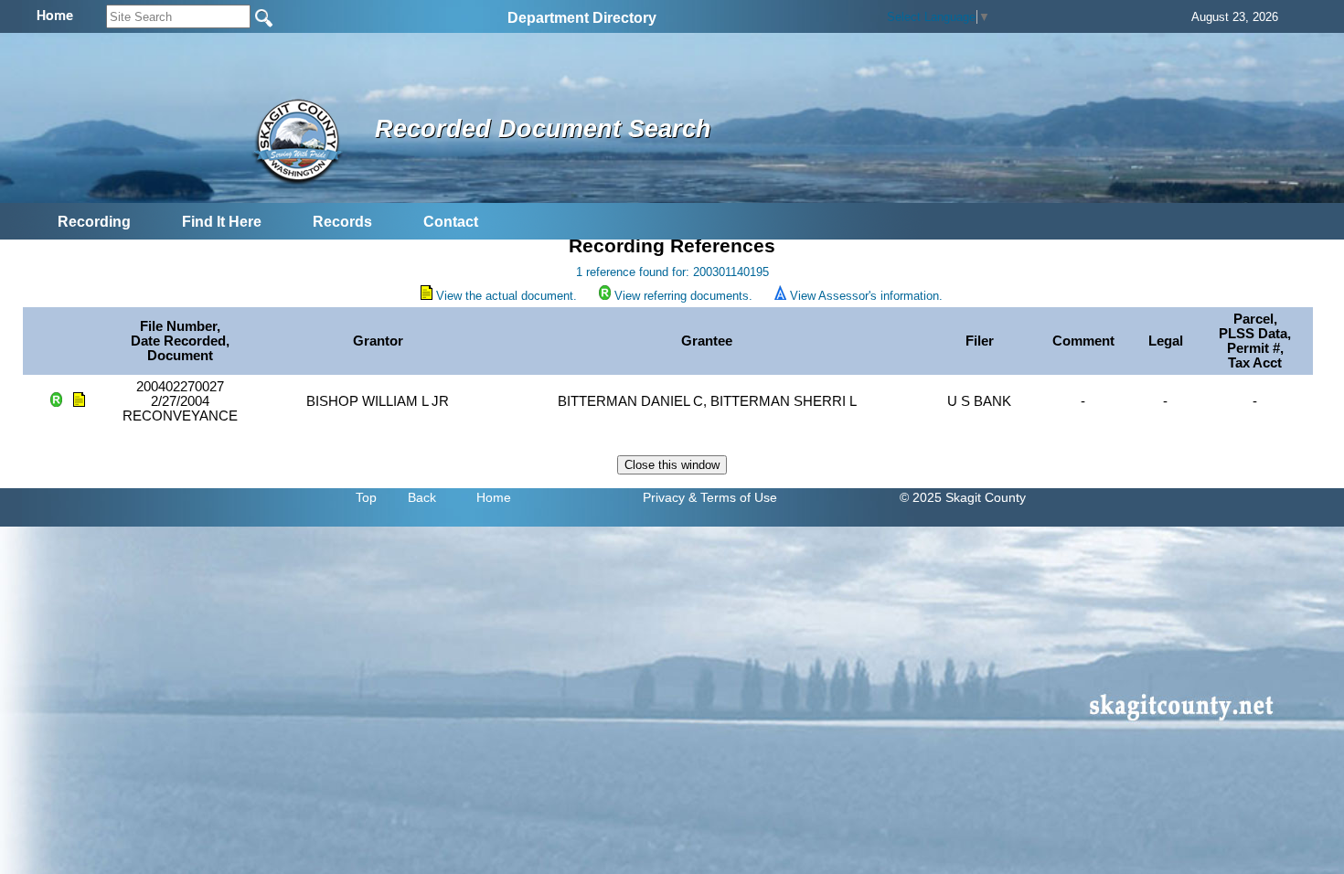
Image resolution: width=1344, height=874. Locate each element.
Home (493, 497)
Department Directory (581, 18)
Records (342, 221)
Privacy (664, 497)
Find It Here (221, 221)
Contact (450, 221)
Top (366, 497)
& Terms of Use (732, 497)
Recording (94, 221)
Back (422, 497)
